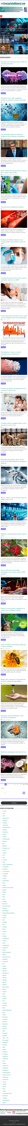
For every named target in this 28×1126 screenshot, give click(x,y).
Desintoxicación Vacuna (8, 887)
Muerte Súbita (6, 987)
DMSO (4, 892)
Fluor (4, 924)
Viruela (4, 1091)
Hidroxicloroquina (7, 952)
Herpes (4, 950)
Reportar (4, 1026)
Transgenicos (5, 1070)
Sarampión (11, 282)
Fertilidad (5, 922)
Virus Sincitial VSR (7, 1093)
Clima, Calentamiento (7, 864)
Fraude (4, 929)
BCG (4, 843)
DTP (4, 896)
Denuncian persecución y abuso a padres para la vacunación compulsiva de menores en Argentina (14, 30)
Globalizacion (6, 938)
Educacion (5, 903)
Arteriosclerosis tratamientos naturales (12, 207)
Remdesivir (5, 1024)
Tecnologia (5, 1054)
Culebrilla (5, 876)
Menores (4, 975)
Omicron (5, 991)
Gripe (4, 943)
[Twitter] (15, 1122)
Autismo (4, 836)
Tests (4, 1061)
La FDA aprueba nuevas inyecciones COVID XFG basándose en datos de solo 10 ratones (6, 38)
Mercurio (5, 977)
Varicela (4, 1084)
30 (20, 784)
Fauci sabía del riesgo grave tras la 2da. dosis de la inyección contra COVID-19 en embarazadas (7, 49)
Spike (3, 427)
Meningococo (6, 973)
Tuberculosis (5, 1079)
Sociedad (5, 1044)
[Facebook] (13, 1122)
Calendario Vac (6, 848)
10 (14, 784)
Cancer (3, 65)
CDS (3, 102)
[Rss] (12, 1122)
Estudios (4, 915)
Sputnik (4, 1049)
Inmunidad (5, 959)
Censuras (5, 859)
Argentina (5, 829)
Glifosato (5, 936)
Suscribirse (14, 803)
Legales (4, 966)
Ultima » (3, 788)
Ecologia (3, 356)
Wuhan (4, 1102)
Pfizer (4, 1007)
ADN (3, 245)
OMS (4, 994)
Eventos (4, 917)
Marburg (4, 968)
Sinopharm (5, 1042)
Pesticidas (5, 1003)
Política (4, 1014)
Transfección (5, 1065)
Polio (4, 1012)
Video (4, 1088)
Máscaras (5, 970)
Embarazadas (6, 910)
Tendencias (4, 138)
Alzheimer (4, 719)
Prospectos (5, 1019)
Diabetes (4, 889)
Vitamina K (5, 1095)
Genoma (4, 931)
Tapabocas (5, 1051)
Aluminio (5, 820)
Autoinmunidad (6, 839)
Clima (4, 862)
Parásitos (5, 998)
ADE (4, 813)
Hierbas (6, 537)
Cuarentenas (5, 873)
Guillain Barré (6, 945)
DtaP (4, 894)
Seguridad (5, 1035)
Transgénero (5, 1068)
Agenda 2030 (6, 818)
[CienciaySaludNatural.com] (14, 3)
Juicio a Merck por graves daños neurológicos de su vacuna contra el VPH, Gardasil (13, 572)
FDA (4, 920)
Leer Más (3, 93)
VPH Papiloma (15, 174)
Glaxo (4, 933)
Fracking (5, 926)
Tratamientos (6, 102)
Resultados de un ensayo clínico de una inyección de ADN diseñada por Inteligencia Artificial (14, 461)
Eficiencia (5, 908)
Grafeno (4, 940)
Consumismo (5, 866)
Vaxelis (4, 1086)
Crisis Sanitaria (6, 871)
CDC (3, 501)
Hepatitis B (5, 947)
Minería (4, 982)
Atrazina (4, 834)
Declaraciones (6, 880)
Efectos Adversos (5, 174)
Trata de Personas (6, 1074)
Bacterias (5, 841)
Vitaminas (5, 1098)
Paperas (4, 996)
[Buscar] (24, 793)
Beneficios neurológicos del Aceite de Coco (13, 752)
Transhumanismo (6, 1072)
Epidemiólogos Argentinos (9, 913)
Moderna (5, 984)
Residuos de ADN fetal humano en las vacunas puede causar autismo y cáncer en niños (13, 241)
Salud (4, 1031)
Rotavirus (5, 1028)
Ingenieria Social (6, 957)
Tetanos (4, 1063)
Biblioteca (5, 846)
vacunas (6, 65)
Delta (4, 883)
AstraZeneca (5, 832)
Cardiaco (5, 852)
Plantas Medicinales (12, 537)
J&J (3, 963)
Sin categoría (5, 1040)
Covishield (5, 869)
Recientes (5, 1021)
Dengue (3, 612)
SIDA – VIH (5, 1037)
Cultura (4, 878)
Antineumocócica (6, 827)
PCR (4, 1000)
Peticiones (5, 1005)
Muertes (4, 989)
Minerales (5, 980)
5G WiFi (4, 811)
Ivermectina (5, 961)
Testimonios (5, 1058)
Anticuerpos (5, 825)
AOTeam (17, 1120)
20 (17, 784)
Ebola (4, 899)
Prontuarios (5, 1017)
